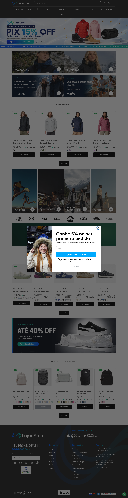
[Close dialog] (98, 228)
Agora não (76, 266)
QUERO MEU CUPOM (76, 255)
